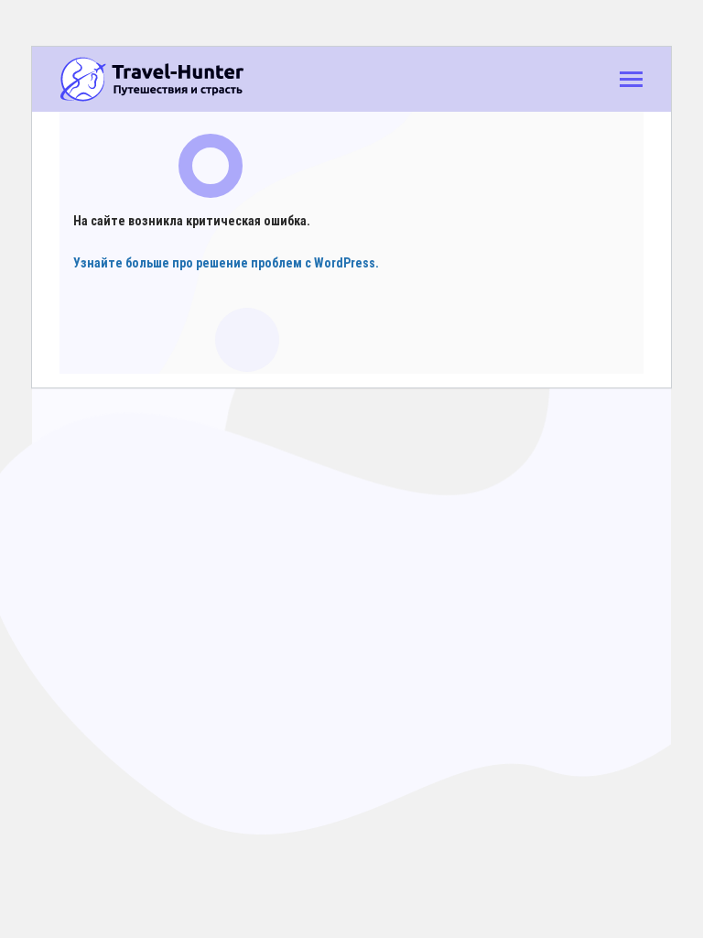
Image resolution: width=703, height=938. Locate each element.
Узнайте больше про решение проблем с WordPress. (226, 263)
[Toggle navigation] (631, 81)
